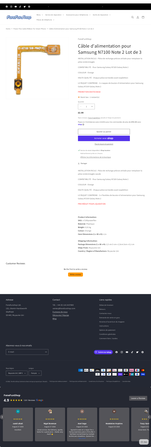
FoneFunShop (15, 381)
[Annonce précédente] (48, 6)
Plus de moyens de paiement (104, 144)
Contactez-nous (105, 313)
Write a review (75, 274)
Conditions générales (107, 334)
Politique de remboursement (58, 381)
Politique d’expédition (113, 381)
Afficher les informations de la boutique (95, 157)
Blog (54, 318)
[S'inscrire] (45, 352)
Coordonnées (126, 381)
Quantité (81, 102)
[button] (39, 14)
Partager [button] (84, 163)
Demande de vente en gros (109, 318)
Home (8, 29)
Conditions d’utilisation (96, 381)
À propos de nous (60, 312)
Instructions (104, 326)
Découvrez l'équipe (61, 315)
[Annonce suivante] (102, 6)
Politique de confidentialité (78, 381)
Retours (102, 309)
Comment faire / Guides (108, 338)
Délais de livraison (106, 305)
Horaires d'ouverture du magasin (112, 322)
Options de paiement (107, 330)
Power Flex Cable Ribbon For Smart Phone (29, 29)
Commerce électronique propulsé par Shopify (33, 381)
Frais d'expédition (94, 118)
